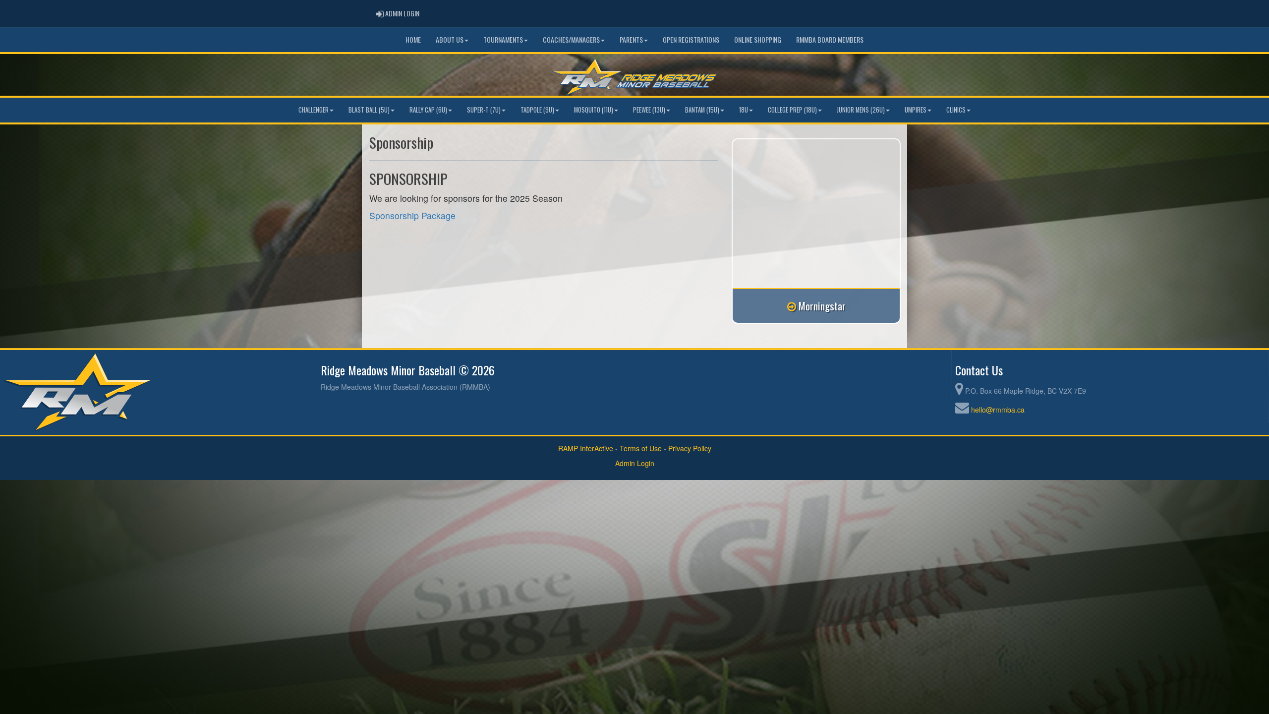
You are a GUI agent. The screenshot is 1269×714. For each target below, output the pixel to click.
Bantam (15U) (702, 110)
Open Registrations (691, 39)
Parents (631, 39)
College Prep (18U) (792, 110)
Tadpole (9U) (537, 110)
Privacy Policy (689, 448)
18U (743, 110)
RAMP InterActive (585, 448)
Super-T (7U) (484, 110)
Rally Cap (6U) (428, 110)
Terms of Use (641, 448)
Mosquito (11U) (593, 110)
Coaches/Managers (571, 39)
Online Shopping (757, 39)
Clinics (956, 110)
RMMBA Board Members (830, 39)
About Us (449, 39)
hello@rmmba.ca (998, 410)
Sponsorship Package (412, 215)
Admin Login (634, 463)
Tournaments (503, 39)
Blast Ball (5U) (369, 110)
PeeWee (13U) (649, 110)
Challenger (313, 110)
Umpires (915, 110)
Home (413, 39)
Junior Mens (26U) (861, 110)
